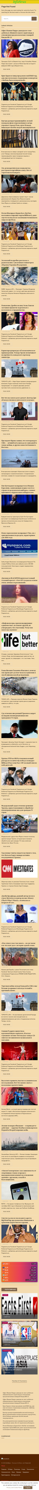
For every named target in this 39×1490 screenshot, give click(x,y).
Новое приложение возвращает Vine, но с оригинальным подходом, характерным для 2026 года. (18, 535)
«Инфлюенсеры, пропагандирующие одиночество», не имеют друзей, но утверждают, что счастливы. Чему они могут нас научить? (17, 626)
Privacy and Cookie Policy (14, 1487)
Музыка (18, 1472)
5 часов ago (5, 149)
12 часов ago (6, 331)
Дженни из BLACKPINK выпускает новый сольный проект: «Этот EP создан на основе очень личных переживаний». (19, 580)
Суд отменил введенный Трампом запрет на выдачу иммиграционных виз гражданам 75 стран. (18, 715)
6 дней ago (7, 1372)
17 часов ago (6, 379)
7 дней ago (7, 1317)
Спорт (5, 1323)
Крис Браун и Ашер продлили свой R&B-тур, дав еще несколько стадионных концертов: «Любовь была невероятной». (19, 78)
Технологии (7, 1350)
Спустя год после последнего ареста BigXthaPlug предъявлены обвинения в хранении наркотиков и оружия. (17, 1220)
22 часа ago (5, 469)
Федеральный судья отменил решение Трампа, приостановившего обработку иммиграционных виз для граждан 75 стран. (17, 809)
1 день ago (5, 651)
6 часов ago (5, 194)
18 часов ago (6, 421)
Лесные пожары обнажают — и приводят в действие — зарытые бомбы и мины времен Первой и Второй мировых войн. (19, 1128)
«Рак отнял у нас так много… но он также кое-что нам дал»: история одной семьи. (18, 944)
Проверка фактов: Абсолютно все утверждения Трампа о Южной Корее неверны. (18, 1312)
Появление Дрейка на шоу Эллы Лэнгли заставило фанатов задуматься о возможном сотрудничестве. (17, 307)
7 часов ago (5, 241)
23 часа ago (5, 514)
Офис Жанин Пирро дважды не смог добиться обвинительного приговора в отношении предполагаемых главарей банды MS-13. (17, 34)
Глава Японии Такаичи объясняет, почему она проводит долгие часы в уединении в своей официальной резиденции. (18, 672)
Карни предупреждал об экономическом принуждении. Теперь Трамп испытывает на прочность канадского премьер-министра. (18, 354)
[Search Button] (34, 19)
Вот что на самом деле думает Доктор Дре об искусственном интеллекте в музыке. (18, 399)
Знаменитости (5, 1472)
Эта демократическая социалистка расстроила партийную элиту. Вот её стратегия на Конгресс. (16, 170)
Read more (6, 69)
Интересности (15, 1475)
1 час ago (5, 102)
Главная (3, 1469)
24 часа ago (5, 604)
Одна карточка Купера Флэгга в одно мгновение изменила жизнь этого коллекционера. (17, 1339)
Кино (13, 1472)
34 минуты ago (6, 59)
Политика (17, 1469)
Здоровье (26, 1472)
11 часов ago (6, 286)
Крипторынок (5, 1475)
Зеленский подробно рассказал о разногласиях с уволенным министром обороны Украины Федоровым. (17, 262)
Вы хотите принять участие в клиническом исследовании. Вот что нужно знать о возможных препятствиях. (19, 1083)
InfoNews (19, 1)
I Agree (27, 1487)
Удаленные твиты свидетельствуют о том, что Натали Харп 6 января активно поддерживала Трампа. (18, 855)
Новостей (28, 1463)
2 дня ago (5, 967)
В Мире (5, 1295)
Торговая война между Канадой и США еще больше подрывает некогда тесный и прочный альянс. (19, 988)
